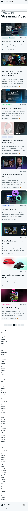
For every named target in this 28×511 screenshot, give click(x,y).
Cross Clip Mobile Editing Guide (12, 308)
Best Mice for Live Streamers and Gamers (13, 276)
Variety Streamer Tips (9, 209)
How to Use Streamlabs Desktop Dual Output (12, 242)
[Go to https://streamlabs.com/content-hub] (7, 1)
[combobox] (14, 10)
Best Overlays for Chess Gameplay (13, 41)
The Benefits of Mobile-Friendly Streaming (12, 176)
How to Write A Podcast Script (12, 108)
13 (18, 325)
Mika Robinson (16, 49)
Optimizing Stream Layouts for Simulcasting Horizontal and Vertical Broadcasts (12, 73)
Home (2, 5)
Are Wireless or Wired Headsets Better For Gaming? (12, 142)
